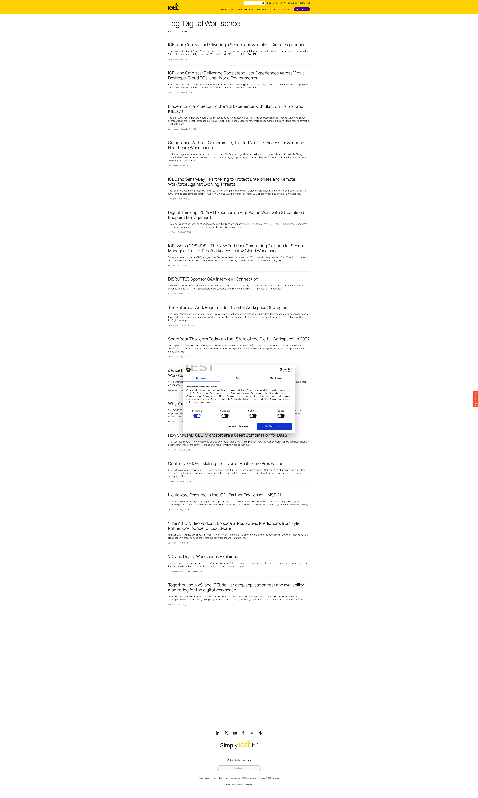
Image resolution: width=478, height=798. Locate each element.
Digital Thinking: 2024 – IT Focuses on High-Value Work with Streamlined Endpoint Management (236, 215)
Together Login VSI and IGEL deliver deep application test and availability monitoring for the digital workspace (236, 587)
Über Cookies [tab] (276, 378)
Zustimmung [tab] (201, 378)
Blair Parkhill (172, 605)
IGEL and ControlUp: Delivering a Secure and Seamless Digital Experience (237, 44)
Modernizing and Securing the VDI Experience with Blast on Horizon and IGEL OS (235, 108)
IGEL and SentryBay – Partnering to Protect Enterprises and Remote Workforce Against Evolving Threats (231, 181)
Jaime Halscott (173, 129)
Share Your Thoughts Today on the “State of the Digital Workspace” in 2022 (239, 339)
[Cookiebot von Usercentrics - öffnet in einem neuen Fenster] (281, 370)
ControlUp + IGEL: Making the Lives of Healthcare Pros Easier (225, 463)
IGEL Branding (273, 778)
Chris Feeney (173, 165)
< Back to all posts (178, 31)
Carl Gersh (172, 543)
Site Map (261, 778)
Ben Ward (171, 571)
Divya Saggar (173, 59)
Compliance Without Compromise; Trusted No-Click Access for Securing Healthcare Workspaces (236, 145)
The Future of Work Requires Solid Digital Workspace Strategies (227, 307)
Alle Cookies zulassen (274, 426)
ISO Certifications (249, 778)
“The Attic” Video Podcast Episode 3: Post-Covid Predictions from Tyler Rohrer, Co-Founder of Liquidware (234, 525)
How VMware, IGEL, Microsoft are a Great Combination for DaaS (227, 435)
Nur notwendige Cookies (238, 426)
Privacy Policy (216, 778)
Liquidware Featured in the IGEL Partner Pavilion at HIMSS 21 (224, 495)
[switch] (225, 416)
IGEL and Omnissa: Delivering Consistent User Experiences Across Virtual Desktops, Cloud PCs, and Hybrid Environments (237, 75)
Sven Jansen (173, 390)
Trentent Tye (173, 481)
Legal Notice (204, 778)
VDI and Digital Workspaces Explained (203, 556)
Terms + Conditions (232, 778)
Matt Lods (172, 199)
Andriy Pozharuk (184, 571)
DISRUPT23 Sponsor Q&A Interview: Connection (213, 279)
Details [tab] (239, 378)
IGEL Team (172, 232)
